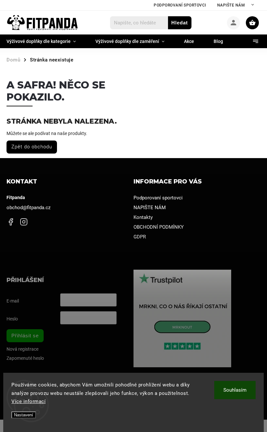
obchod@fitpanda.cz (28, 207)
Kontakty (143, 217)
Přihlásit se (25, 335)
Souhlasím (234, 390)
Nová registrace (22, 349)
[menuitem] (46, 41)
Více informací (28, 401)
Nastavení (23, 414)
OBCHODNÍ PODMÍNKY (159, 227)
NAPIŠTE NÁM (231, 5)
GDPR (140, 237)
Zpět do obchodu (31, 147)
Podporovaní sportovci (180, 5)
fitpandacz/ (24, 222)
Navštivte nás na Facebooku (11, 222)
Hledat (179, 22)
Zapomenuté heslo (25, 358)
